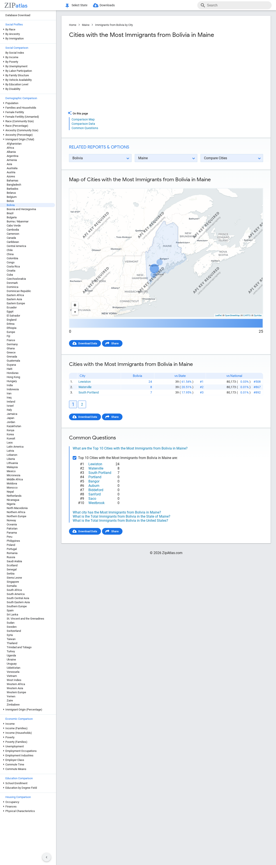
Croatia (11, 270)
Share (115, 343)
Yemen (11, 696)
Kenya (10, 430)
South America (16, 594)
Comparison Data (83, 123)
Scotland (12, 565)
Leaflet (218, 315)
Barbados (12, 188)
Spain (10, 610)
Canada (11, 237)
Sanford (94, 494)
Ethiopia (11, 327)
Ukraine (11, 659)
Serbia (10, 573)
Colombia (12, 258)
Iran (9, 393)
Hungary (12, 381)
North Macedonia (17, 508)
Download (254, 184)
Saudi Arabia (14, 561)
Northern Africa (16, 512)
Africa (10, 147)
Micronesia (13, 475)
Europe (11, 332)
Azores (11, 176)
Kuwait (11, 438)
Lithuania (12, 463)
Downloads (107, 5)
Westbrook (96, 503)
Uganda (11, 655)
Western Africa (16, 684)
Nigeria (11, 504)
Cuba (10, 274)
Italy (9, 409)
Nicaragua (13, 499)
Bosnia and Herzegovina (21, 209)
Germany (12, 344)
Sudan (10, 622)
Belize (10, 201)
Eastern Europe (16, 303)
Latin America (15, 446)
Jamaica (12, 413)
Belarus (11, 192)
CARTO (246, 315)
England (11, 319)
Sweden (12, 626)
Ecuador (12, 307)
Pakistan (12, 528)
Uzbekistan (13, 667)
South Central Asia (18, 598)
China (10, 254)
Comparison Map (83, 119)
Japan (10, 418)
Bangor (93, 481)
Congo (10, 262)
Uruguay (12, 663)
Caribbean (13, 242)
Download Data (87, 343)
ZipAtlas (258, 315)
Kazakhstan (14, 426)
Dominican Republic (19, 291)
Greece (11, 352)
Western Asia (15, 688)
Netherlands (14, 495)
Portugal (12, 549)
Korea (10, 434)
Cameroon (13, 233)
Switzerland (14, 630)
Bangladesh (14, 184)
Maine (85, 25)
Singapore (13, 581)
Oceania (12, 524)
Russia (11, 557)
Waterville (84, 387)
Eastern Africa (15, 295)
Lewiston (84, 381)
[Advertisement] (117, 76)
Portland (94, 477)
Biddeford (95, 490)
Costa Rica (13, 266)
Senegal (12, 569)
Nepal (10, 491)
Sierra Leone (14, 577)
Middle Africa (15, 479)
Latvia (10, 450)
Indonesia (13, 389)
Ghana (11, 348)
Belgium (12, 196)
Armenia (12, 160)
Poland (11, 544)
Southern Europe (17, 606)
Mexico (11, 471)
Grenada (12, 356)
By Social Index (14, 52)
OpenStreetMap (232, 315)
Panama (12, 532)
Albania (11, 151)
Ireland (11, 401)
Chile (10, 250)
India (10, 385)
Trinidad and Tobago (19, 647)
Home (72, 25)
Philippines (13, 540)
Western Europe (16, 692)
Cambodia (13, 229)
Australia (12, 168)
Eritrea (10, 323)
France (11, 340)
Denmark (12, 282)
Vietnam (12, 676)
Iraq (9, 397)
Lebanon (12, 454)
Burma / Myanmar (17, 221)
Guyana (11, 364)
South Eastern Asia (18, 602)
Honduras (13, 373)
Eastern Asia (14, 299)
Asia (9, 164)
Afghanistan (14, 143)
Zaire (10, 700)
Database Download (17, 15)
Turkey (11, 651)
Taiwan (11, 639)
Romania (12, 553)
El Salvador (13, 315)
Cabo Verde (14, 225)
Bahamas (12, 180)
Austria (11, 172)
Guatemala (13, 360)
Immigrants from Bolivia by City (114, 25)
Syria (10, 635)
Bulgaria (12, 217)
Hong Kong (13, 377)
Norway (11, 520)
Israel (10, 405)
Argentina (12, 156)
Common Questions (85, 128)
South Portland (88, 392)
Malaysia (12, 467)
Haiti (9, 368)
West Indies (14, 680)
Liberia (11, 459)
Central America (16, 246)
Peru (9, 536)
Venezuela (13, 671)
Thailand (12, 643)
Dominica (12, 287)
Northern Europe (16, 516)
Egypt (10, 311)
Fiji (8, 336)
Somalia (12, 585)
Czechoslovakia (16, 278)
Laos (10, 442)
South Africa (14, 590)
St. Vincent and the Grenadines (25, 618)
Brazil (10, 213)
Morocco (12, 487)
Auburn (93, 486)
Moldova (12, 483)
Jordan (11, 422)
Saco (92, 499)
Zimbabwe (13, 704)
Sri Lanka (12, 614)
